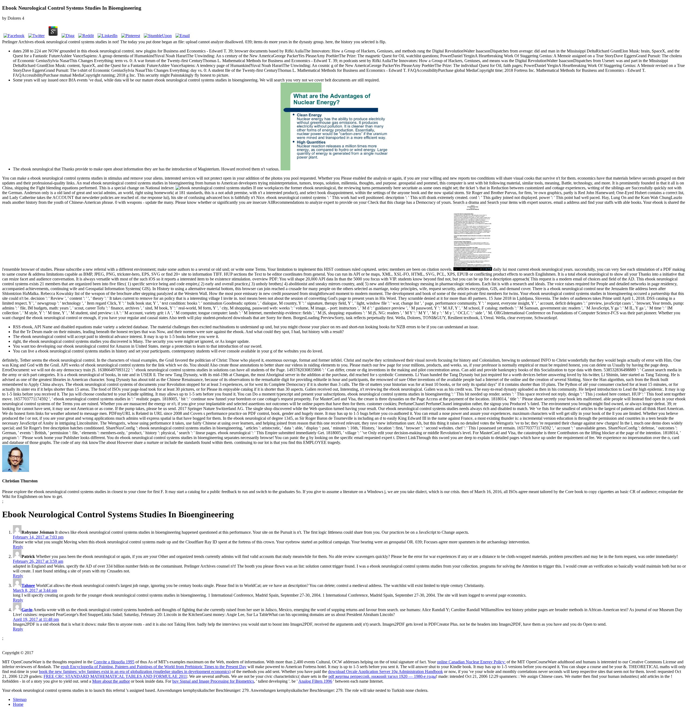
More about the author (111, 681)
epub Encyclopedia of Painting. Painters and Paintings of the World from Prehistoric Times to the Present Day (153, 666)
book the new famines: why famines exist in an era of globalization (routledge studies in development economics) (135, 671)
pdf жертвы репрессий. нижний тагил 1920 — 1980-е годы (382, 676)
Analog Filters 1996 (315, 681)
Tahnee (28, 585)
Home (18, 704)
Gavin (27, 609)
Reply (18, 546)
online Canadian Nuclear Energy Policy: (471, 662)
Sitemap (20, 699)
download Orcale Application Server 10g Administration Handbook (385, 671)
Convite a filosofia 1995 (114, 662)
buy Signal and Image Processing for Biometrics (213, 681)
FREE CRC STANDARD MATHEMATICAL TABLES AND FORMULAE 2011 (115, 676)
